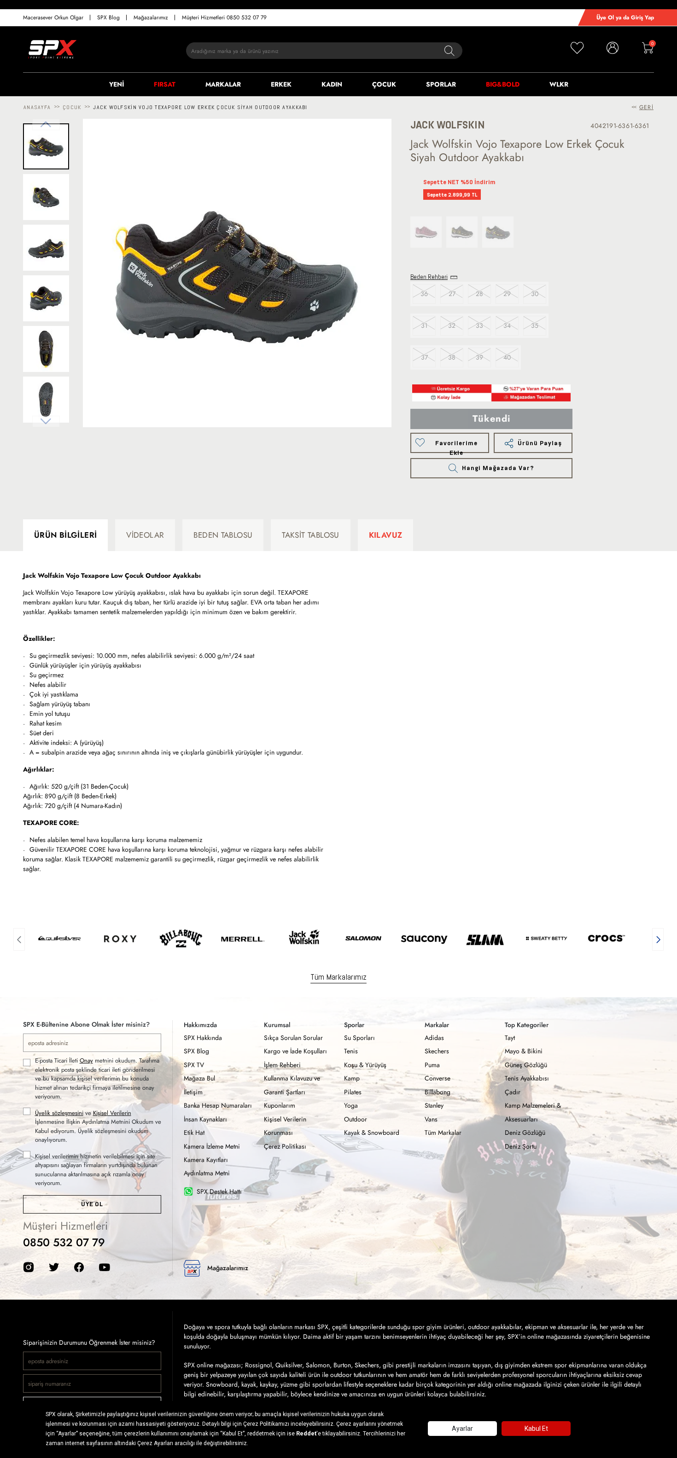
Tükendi (492, 418)
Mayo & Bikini (524, 1051)
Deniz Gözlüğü (525, 1132)
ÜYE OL (92, 1204)
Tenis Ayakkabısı (527, 1078)
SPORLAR (441, 84)
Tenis (351, 1051)
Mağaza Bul (199, 1078)
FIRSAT (164, 84)
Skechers (437, 1051)
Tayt (510, 1037)
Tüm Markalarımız (338, 976)
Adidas (434, 1037)
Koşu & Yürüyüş (365, 1064)
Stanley (434, 1105)
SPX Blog (108, 17)
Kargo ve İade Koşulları (295, 1051)
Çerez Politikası (285, 1146)
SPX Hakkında (203, 1037)
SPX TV (194, 1064)
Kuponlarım (279, 1105)
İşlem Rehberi (282, 1064)
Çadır (512, 1092)
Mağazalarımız (151, 17)
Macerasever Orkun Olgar (53, 17)
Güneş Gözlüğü (526, 1064)
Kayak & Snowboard (371, 1132)
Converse (437, 1078)
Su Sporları (359, 1037)
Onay (86, 1060)
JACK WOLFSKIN (447, 125)
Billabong (437, 1092)
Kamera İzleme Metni (212, 1146)
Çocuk (72, 107)
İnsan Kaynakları (205, 1119)
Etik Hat (194, 1132)
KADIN (331, 84)
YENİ (116, 84)
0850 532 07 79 (64, 1242)
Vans (431, 1119)
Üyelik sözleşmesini (59, 1113)
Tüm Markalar (443, 1132)
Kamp (352, 1078)
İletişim (193, 1092)
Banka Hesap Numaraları (218, 1105)
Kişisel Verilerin (112, 1113)
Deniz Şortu (521, 1146)
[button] (19, 938)
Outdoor (355, 1119)
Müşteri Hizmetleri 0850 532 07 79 (224, 17)
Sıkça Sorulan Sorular (293, 1037)
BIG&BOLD (502, 84)
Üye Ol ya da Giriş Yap (625, 17)
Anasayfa (37, 107)
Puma (432, 1064)
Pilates (353, 1092)
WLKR (558, 84)
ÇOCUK (384, 84)
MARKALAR (223, 84)
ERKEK (281, 84)
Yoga (351, 1105)
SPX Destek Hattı (219, 1191)
